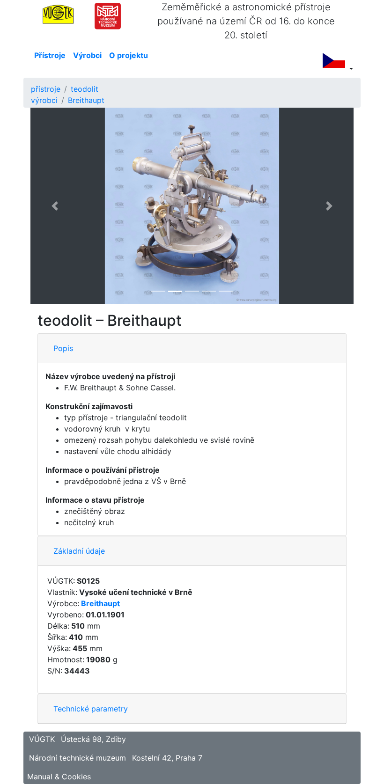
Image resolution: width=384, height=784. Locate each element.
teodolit (84, 89)
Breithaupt (86, 100)
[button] (54, 206)
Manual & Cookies (59, 776)
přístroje (45, 89)
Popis (63, 348)
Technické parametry (90, 708)
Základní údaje (79, 551)
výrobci (44, 100)
